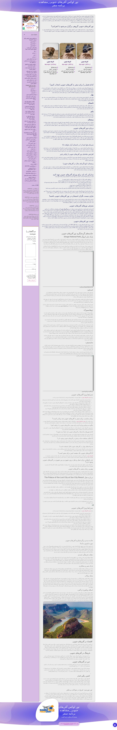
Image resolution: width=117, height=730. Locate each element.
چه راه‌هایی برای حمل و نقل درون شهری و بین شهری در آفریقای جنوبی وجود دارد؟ (30, 126)
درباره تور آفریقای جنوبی (31, 59)
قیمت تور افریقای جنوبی (31, 80)
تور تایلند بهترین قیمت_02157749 (31, 168)
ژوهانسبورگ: (32, 91)
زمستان (33, 57)
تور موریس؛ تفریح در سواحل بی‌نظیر (29, 161)
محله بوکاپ (33, 149)
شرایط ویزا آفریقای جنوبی (31, 94)
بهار (34, 51)
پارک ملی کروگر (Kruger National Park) (30, 86)
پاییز (34, 55)
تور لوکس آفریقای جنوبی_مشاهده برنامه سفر (30, 178)
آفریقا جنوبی (84, 62)
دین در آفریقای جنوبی (32, 157)
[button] (24, 34)
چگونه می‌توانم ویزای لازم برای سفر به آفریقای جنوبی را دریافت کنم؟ (29, 103)
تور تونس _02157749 (30, 171)
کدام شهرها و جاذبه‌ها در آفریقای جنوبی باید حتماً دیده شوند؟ (30, 108)
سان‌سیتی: (33, 93)
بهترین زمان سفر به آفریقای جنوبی (30, 130)
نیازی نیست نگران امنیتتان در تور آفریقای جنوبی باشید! (30, 75)
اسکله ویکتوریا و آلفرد (31, 151)
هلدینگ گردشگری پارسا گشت (30, 181)
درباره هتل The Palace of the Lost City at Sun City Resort (30, 134)
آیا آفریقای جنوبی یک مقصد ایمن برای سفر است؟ (29, 121)
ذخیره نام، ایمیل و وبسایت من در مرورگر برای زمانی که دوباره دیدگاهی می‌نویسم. (31, 276)
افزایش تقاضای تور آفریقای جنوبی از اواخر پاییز (30, 65)
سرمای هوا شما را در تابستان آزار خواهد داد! (29, 61)
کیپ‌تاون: (32, 89)
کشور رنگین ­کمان (32, 159)
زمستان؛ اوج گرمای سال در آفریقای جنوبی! (30, 68)
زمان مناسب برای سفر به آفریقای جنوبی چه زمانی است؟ (31, 98)
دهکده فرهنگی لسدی (30, 145)
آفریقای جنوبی (90, 455)
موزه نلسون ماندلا (31, 143)
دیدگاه (34, 243)
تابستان (33, 53)
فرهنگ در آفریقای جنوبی (31, 155)
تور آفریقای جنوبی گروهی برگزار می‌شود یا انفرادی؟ (30, 39)
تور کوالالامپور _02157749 (30, 166)
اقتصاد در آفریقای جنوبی (31, 153)
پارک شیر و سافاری (31, 147)
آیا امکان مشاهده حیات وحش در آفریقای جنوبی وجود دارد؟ (30, 113)
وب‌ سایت (34, 268)
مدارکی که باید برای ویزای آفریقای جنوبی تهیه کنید (31, 72)
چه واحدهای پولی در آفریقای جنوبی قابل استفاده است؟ (30, 118)
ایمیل (34, 263)
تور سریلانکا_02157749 (30, 173)
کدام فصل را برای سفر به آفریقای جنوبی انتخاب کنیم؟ (30, 48)
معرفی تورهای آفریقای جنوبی (30, 78)
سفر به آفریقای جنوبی (86, 397)
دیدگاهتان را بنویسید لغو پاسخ (30, 175)
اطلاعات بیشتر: (33, 164)
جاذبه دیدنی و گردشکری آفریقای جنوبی (30, 140)
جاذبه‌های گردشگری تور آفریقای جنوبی (31, 82)
